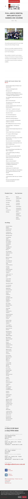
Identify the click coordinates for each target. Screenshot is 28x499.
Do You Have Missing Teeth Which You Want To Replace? (9, 358)
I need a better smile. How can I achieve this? (9, 413)
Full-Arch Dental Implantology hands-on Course (9, 316)
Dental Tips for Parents (9, 329)
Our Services (8, 200)
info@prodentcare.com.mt (15, 464)
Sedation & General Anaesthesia (18, 214)
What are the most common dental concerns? (9, 351)
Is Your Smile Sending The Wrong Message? (8, 364)
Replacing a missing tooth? (9, 289)
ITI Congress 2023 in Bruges (9, 325)
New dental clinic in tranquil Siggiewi (9, 339)
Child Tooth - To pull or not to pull (9, 275)
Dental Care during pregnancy (8, 293)
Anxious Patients (7, 392)
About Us (8, 198)
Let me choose (4, 497)
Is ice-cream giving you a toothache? (8, 280)
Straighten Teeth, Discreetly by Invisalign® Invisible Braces (9, 386)
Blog (15, 20)
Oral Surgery (18, 206)
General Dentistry (18, 200)
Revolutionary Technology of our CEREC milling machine (9, 333)
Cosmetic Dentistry (18, 204)
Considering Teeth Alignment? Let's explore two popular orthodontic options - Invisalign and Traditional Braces (8, 243)
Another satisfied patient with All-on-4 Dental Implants (9, 269)
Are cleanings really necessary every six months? (9, 253)
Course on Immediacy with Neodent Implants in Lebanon (9, 299)
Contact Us (8, 210)
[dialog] (14, 494)
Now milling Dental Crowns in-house (9, 305)
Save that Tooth (9, 283)
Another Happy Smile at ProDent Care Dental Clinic (9, 228)
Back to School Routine (9, 258)
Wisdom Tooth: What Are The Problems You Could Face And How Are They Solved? (9, 403)
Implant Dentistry (8, 378)
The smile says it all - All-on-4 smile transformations (9, 262)
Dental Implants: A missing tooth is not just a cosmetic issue (9, 345)
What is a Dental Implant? (9, 381)
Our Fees (8, 202)
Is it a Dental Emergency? (8, 286)
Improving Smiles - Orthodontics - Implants (9, 310)
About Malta (8, 206)
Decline (19, 497)
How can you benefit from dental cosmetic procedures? (9, 418)
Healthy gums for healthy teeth (9, 396)
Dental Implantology (18, 197)
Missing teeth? (9, 235)
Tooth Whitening (8, 408)
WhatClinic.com (8, 482)
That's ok (24, 497)
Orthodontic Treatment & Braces (18, 210)
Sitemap (7, 211)
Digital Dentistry (18, 218)
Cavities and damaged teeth (9, 233)
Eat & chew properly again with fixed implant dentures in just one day (9, 372)
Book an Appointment (14, 1)
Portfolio (8, 204)
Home (13, 20)
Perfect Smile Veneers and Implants (8, 322)
